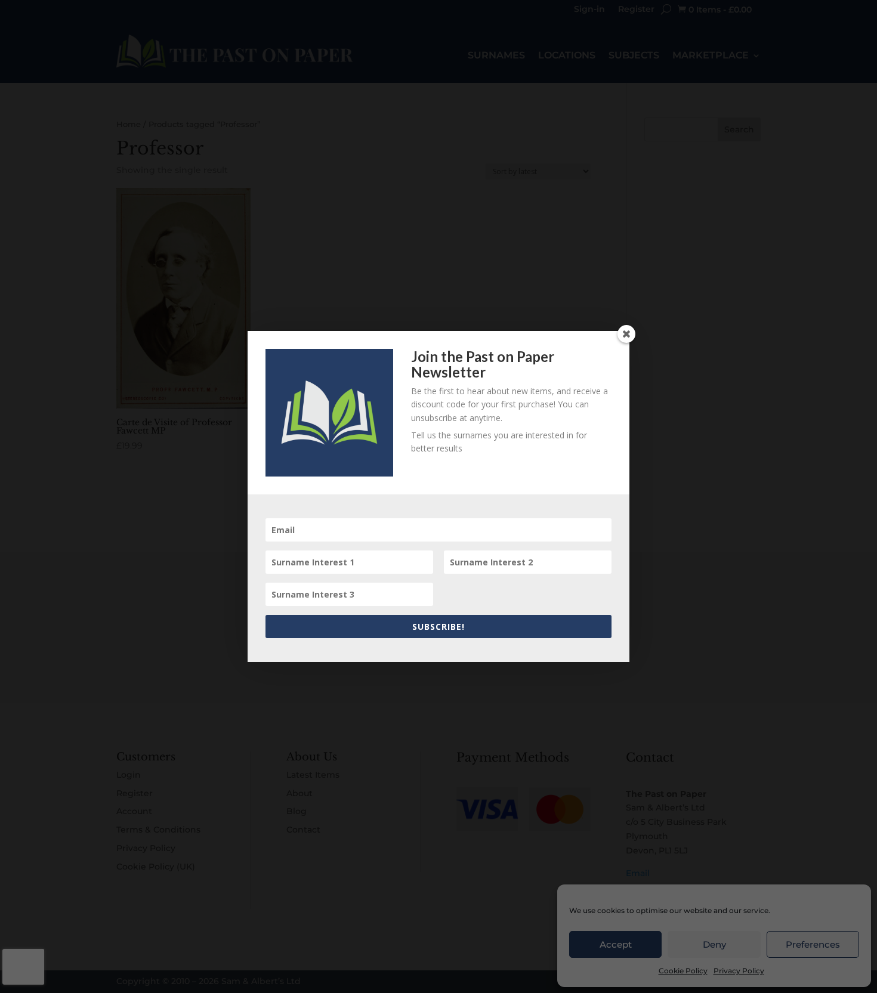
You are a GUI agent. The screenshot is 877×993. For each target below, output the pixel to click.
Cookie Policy (683, 970)
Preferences (813, 944)
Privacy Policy (739, 970)
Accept (616, 944)
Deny (714, 944)
